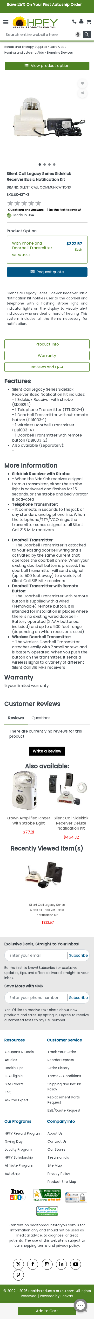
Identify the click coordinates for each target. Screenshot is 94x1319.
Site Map (54, 1165)
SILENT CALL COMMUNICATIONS (39, 187)
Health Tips (14, 1067)
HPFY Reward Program (23, 1133)
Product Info (47, 344)
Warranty (47, 355)
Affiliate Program (19, 1165)
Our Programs (17, 1121)
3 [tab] (49, 164)
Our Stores (56, 1149)
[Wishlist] (82, 83)
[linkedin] (61, 1264)
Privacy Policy (58, 1173)
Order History (58, 1067)
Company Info (61, 1121)
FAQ (8, 1092)
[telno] (74, 22)
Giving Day (14, 1141)
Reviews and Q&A (47, 367)
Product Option (22, 231)
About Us (54, 1133)
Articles (11, 1059)
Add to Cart (47, 1311)
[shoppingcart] (88, 22)
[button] (47, 66)
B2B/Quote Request (64, 1110)
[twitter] (18, 1264)
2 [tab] (44, 164)
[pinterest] (18, 1275)
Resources (14, 1040)
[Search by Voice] (78, 34)
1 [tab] (39, 164)
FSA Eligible (14, 1075)
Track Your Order (61, 1051)
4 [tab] (54, 164)
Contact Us (57, 1141)
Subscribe (78, 955)
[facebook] (32, 1264)
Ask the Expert (16, 1100)
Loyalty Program (18, 1149)
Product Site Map (61, 1181)
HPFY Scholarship (19, 1157)
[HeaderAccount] (81, 21)
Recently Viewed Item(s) (47, 848)
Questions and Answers (26, 210)
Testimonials (58, 1157)
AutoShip (12, 1173)
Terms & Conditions (64, 1075)
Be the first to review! (65, 210)
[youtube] (75, 1264)
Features (17, 381)
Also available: (47, 766)
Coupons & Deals (19, 1051)
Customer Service (64, 1040)
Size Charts (14, 1084)
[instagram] (47, 1264)
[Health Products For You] (35, 22)
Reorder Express (60, 1059)
